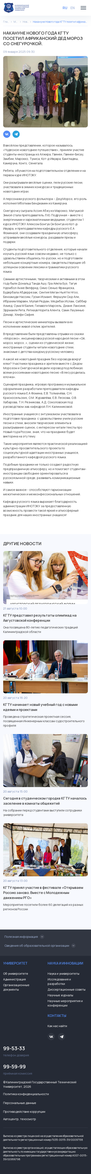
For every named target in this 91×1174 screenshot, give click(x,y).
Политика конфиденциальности (26, 1094)
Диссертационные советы (66, 989)
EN (72, 8)
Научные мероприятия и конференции (65, 1003)
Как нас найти (57, 1026)
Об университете (15, 974)
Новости (26, 22)
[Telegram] (16, 134)
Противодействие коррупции (24, 1112)
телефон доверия (16, 1051)
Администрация (14, 979)
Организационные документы (16, 987)
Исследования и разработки (59, 981)
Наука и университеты (63, 974)
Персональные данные (19, 1103)
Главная (6, 22)
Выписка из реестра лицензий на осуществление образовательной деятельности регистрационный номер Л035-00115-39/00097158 (43, 1138)
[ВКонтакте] (6, 134)
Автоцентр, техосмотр (19, 1119)
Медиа (16, 22)
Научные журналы (60, 995)
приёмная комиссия (17, 1069)
